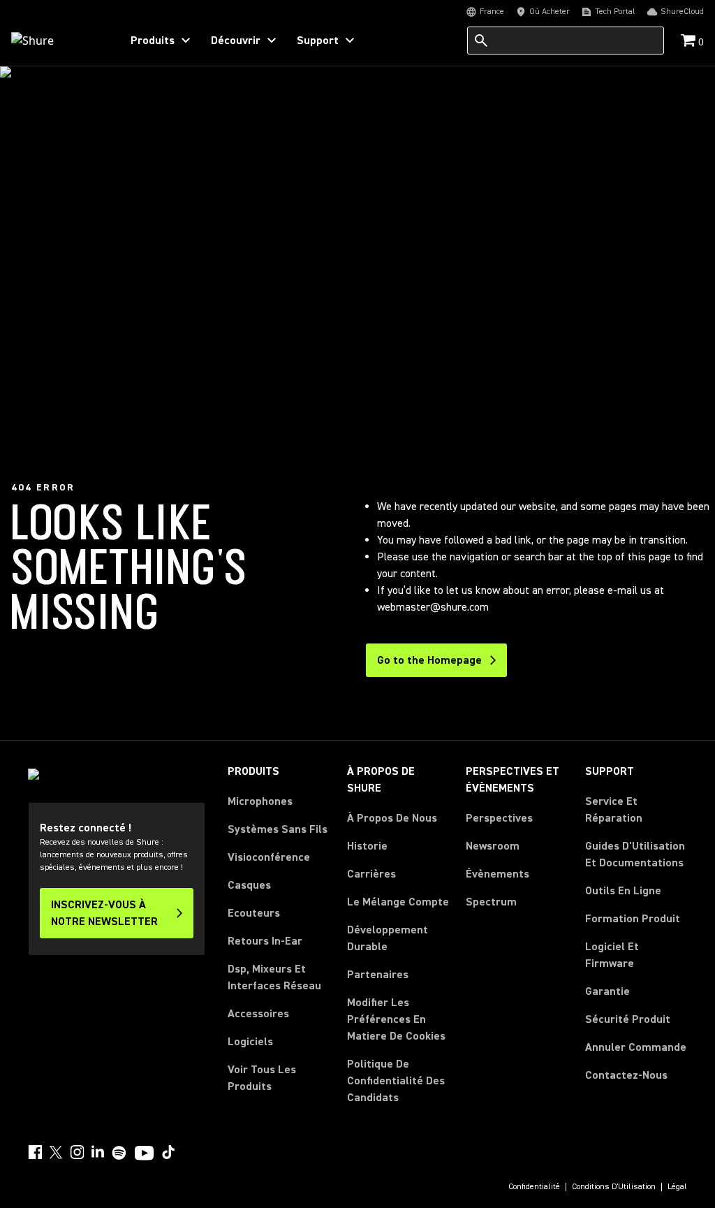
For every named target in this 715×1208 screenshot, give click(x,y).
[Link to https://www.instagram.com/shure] (77, 1152)
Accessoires (258, 1014)
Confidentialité (534, 1187)
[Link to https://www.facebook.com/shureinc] (35, 1152)
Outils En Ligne (623, 891)
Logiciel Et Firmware (612, 955)
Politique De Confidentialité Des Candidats (396, 1081)
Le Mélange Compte (398, 902)
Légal (677, 1187)
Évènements (497, 874)
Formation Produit (632, 919)
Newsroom (492, 846)
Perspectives (499, 818)
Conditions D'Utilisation (614, 1187)
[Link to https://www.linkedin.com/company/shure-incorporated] (98, 1152)
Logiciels (250, 1042)
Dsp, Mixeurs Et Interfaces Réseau (274, 977)
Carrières (371, 874)
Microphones (260, 801)
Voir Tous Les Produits (262, 1078)
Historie (367, 846)
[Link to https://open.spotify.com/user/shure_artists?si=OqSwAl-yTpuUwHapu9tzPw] (119, 1152)
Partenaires (377, 975)
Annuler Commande (635, 1047)
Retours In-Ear (265, 941)
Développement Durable (387, 938)
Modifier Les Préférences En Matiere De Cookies (396, 1019)
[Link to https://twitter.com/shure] (56, 1152)
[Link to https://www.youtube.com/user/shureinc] (144, 1154)
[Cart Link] (689, 41)
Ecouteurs (254, 913)
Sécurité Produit (627, 1019)
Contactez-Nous (626, 1075)
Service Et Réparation (613, 809)
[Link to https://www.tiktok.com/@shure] (168, 1152)
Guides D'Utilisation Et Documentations (635, 854)
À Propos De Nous (392, 818)
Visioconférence (269, 857)
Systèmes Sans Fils (277, 829)
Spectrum (491, 902)
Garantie (607, 991)
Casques (249, 885)
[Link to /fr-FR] (57, 40)
